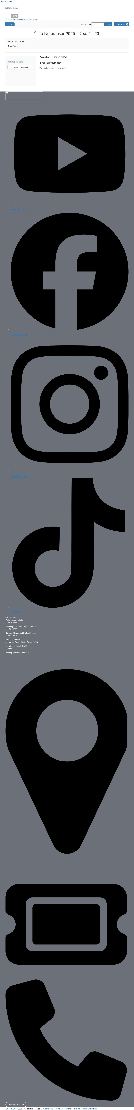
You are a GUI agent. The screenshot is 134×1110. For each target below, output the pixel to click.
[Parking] (66, 762)
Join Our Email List (16, 1104)
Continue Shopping (15, 61)
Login (11, 24)
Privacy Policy (47, 1108)
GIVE (15, 16)
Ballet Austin (12, 1108)
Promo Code (86, 24)
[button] (21, 19)
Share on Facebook (18, 67)
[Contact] (66, 1040)
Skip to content (6, 1)
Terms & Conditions (63, 1108)
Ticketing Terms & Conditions (84, 1108)
